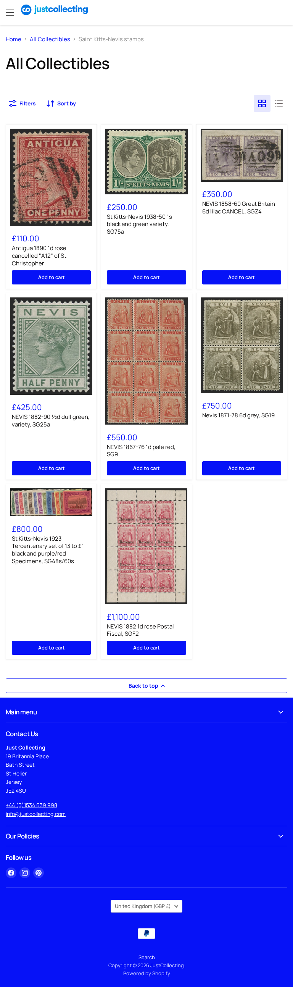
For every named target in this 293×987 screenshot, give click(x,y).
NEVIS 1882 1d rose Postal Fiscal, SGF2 (140, 630)
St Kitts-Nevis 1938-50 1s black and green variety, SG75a (139, 224)
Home (13, 39)
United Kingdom (143, 906)
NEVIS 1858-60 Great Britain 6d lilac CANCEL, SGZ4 (238, 207)
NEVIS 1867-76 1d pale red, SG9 (141, 451)
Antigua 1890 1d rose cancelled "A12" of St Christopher (39, 255)
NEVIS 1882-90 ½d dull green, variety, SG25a (51, 420)
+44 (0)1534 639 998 (31, 805)
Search (146, 957)
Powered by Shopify (146, 973)
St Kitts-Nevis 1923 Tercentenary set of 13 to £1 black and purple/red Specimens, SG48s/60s (48, 550)
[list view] (278, 103)
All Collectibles (50, 39)
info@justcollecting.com (36, 813)
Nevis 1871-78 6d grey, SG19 (238, 415)
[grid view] (262, 103)
